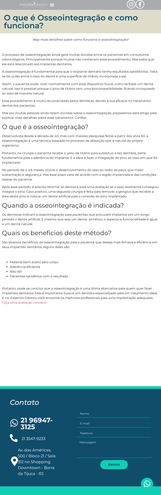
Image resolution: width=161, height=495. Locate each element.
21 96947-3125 (37, 423)
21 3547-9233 (33, 438)
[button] (52, 5)
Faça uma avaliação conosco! (24, 302)
